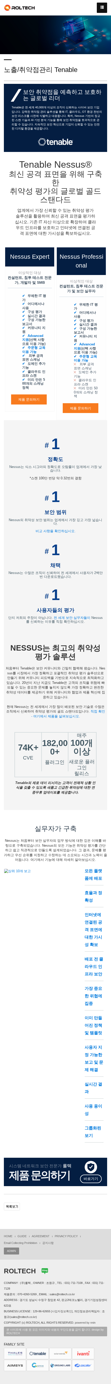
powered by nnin (85, 1322)
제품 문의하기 (28, 399)
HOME (8, 1236)
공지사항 (48, 1242)
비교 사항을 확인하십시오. (56, 531)
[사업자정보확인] (62, 1311)
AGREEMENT (41, 1236)
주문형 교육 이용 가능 (33, 349)
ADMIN (11, 1250)
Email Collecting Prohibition (20, 1242)
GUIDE (22, 1236)
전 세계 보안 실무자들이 (72, 618)
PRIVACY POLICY (66, 1236)
